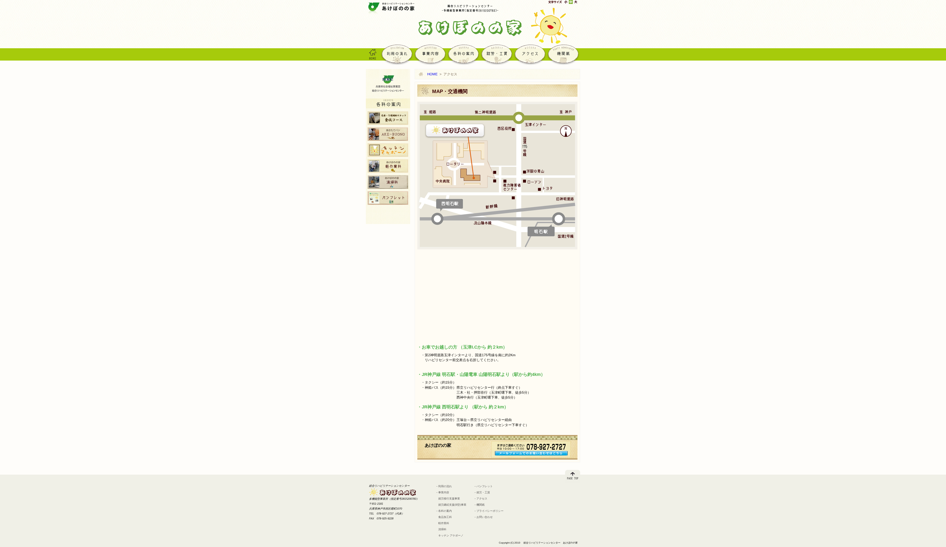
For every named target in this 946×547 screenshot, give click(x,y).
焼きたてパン (388, 134)
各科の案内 (462, 54)
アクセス (529, 54)
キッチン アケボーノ (388, 150)
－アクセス (480, 498)
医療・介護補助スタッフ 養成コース (388, 118)
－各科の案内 (444, 510)
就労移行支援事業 (448, 498)
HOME (372, 54)
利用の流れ (396, 54)
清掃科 (388, 182)
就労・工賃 (496, 54)
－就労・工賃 (482, 492)
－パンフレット (483, 486)
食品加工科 (444, 516)
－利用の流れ (444, 486)
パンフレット (388, 198)
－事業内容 (442, 492)
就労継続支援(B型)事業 (451, 504)
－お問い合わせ (483, 516)
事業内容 (429, 54)
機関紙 (562, 54)
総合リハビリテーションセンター (388, 83)
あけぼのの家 (391, 8)
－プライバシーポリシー (489, 510)
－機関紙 (479, 504)
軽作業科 (388, 166)
